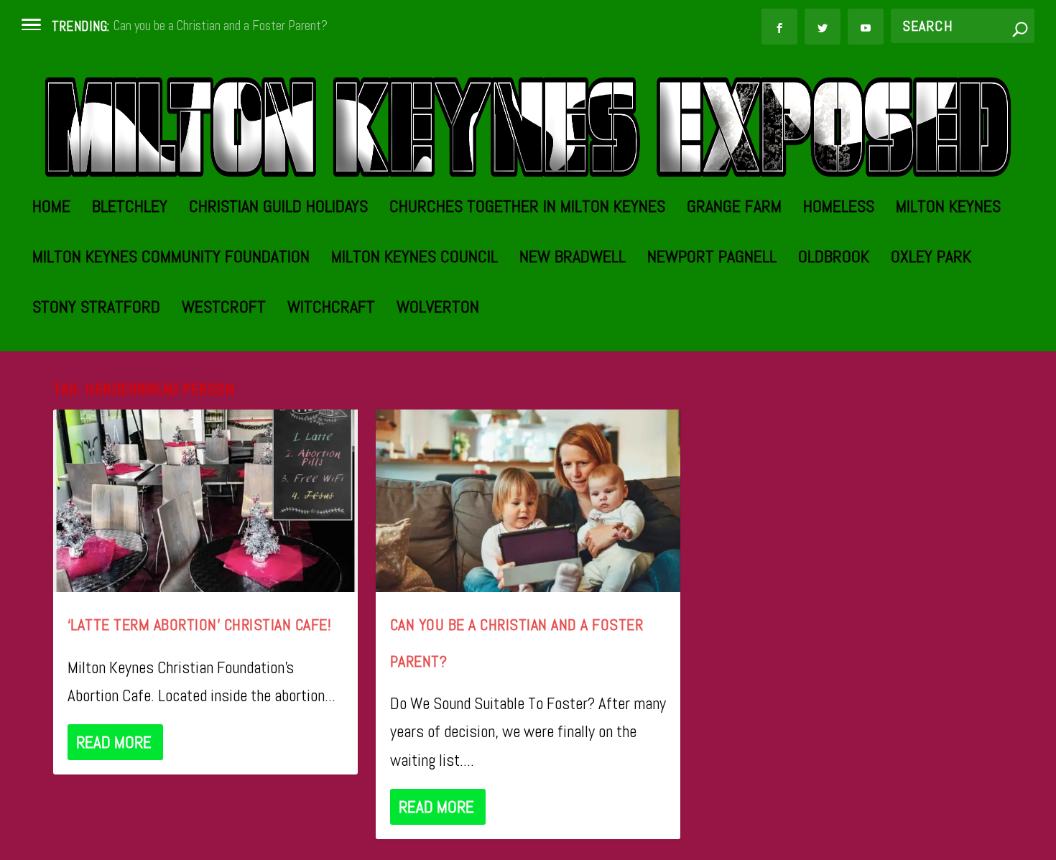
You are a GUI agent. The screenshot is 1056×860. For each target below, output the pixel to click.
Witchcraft (331, 309)
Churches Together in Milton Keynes (527, 208)
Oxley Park (931, 259)
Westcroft (224, 309)
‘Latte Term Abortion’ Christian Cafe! (200, 624)
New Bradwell (572, 259)
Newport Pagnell (712, 259)
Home (51, 208)
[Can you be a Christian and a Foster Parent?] (528, 501)
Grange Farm (734, 208)
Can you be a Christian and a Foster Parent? (221, 25)
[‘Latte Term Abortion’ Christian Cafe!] (205, 501)
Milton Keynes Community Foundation (171, 259)
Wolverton (438, 309)
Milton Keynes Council (414, 259)
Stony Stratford (96, 309)
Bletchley (129, 208)
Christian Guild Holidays (278, 208)
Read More (114, 742)
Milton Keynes (948, 208)
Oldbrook (833, 259)
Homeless (838, 208)
